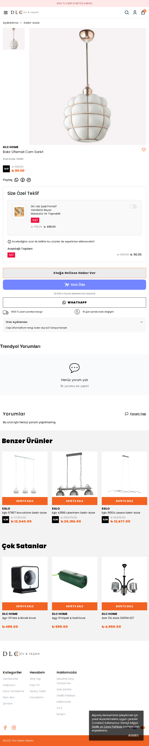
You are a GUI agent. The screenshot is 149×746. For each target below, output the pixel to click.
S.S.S (59, 708)
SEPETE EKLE (25, 501)
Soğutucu (9, 685)
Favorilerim (37, 697)
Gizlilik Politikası (66, 695)
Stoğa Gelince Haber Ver (74, 273)
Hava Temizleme (13, 691)
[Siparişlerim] (135, 12)
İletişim (61, 714)
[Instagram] (14, 727)
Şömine (8, 703)
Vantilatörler (10, 679)
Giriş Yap (35, 679)
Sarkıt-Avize (32, 23)
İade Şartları (64, 689)
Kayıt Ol (34, 685)
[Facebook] (5, 727)
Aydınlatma (10, 23)
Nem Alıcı (9, 697)
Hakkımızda (64, 702)
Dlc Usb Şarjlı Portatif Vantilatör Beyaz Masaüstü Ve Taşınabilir (46, 210)
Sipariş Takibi (38, 691)
